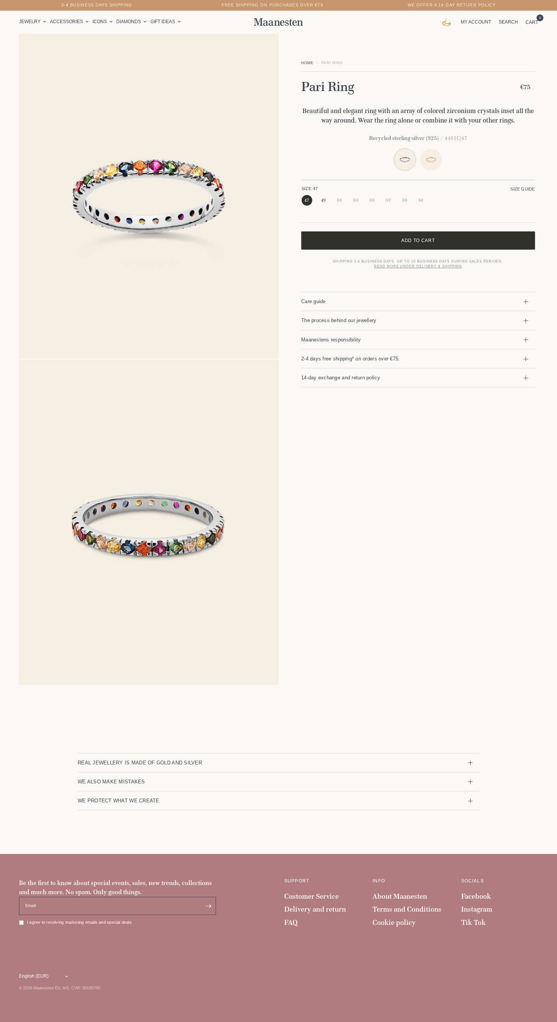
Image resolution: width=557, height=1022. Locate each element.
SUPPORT (296, 881)
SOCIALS (472, 881)
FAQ (291, 922)
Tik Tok (473, 922)
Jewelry (30, 21)
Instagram (476, 909)
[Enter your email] (208, 906)
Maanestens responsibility (331, 340)
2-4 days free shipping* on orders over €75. (350, 359)
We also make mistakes (111, 782)
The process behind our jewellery (339, 320)
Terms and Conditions (406, 909)
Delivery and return (315, 909)
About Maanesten (399, 896)
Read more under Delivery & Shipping (418, 266)
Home (307, 63)
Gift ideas (162, 21)
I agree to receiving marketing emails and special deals (79, 922)
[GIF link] (448, 22)
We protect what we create (119, 800)
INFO (378, 881)
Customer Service (311, 896)
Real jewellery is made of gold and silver (140, 763)
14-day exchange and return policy (340, 377)
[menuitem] (33, 21)
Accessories (66, 21)
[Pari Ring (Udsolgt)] (431, 159)
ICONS (99, 21)
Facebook (476, 896)
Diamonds (128, 21)
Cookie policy (394, 922)
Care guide (313, 301)
